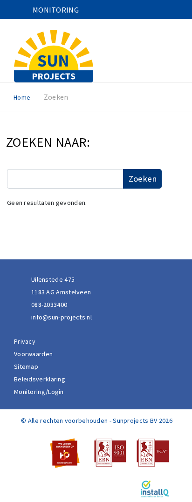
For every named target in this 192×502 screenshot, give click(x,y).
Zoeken (143, 178)
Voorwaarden (33, 354)
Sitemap (26, 366)
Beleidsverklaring (39, 379)
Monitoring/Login (39, 391)
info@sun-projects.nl (61, 317)
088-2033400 (49, 304)
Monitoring (56, 10)
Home (22, 97)
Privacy (24, 341)
